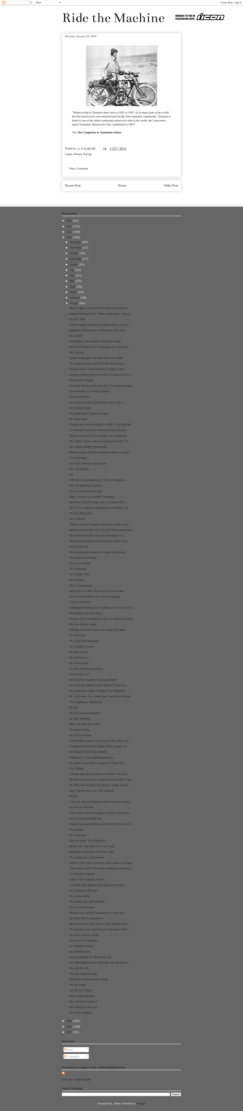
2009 (69, 1020)
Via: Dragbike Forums (81, 646)
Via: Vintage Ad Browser (83, 890)
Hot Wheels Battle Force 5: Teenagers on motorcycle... (100, 346)
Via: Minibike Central (81, 946)
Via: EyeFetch (77, 518)
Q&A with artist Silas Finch (84, 724)
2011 (69, 231)
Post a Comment (78, 168)
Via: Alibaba (76, 829)
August (74, 264)
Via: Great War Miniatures (84, 640)
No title (73, 707)
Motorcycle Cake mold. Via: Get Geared (92, 846)
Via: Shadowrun (78, 657)
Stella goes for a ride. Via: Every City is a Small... (97, 590)
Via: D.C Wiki (77, 319)
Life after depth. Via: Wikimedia (87, 840)
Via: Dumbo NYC (79, 574)
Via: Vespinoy (77, 352)
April (73, 286)
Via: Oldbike (76, 768)
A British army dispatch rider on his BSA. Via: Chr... (98, 774)
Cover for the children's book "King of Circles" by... (98, 685)
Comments (72, 1056)
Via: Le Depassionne (81, 585)
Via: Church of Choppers (83, 940)
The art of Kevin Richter (83, 557)
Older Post (171, 185)
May (72, 280)
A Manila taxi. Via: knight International (91, 757)
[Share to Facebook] (121, 149)
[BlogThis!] (115, 149)
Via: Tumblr (76, 335)
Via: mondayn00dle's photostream (88, 446)
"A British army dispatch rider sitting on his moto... (97, 885)
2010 (69, 237)
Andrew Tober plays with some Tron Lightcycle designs (100, 862)
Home (122, 185)
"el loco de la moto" (80, 602)
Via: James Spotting (80, 1012)
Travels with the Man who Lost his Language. (95, 596)
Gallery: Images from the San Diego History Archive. (99, 324)
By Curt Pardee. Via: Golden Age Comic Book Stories (99, 696)
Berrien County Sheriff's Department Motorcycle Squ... (100, 452)
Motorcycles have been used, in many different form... (99, 923)
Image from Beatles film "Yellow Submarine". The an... (100, 313)
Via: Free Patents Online (82, 624)
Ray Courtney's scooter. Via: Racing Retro (93, 679)
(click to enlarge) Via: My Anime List (90, 957)
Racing (87, 154)
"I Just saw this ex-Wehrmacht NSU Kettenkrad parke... (100, 801)
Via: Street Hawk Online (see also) (88, 413)
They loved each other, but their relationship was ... (97, 535)
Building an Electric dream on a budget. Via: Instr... (98, 629)
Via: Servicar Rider (80, 563)
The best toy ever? (79, 674)
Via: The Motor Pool (80, 513)
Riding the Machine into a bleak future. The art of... (98, 330)
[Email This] (111, 149)
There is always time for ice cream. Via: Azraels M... (98, 435)
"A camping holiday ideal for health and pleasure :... (98, 363)
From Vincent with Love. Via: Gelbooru (91, 790)
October (74, 253)
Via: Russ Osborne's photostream (87, 463)
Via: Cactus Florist (79, 896)
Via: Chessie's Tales (80, 407)
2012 (69, 226)
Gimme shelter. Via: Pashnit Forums (89, 391)
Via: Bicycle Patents (80, 735)
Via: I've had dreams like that (85, 491)
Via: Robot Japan (78, 663)
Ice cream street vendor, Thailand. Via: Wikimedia (97, 690)
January (74, 303)
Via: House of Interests (82, 907)
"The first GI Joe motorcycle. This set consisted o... (97, 480)
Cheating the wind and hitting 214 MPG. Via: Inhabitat (100, 424)
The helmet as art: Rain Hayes (86, 613)
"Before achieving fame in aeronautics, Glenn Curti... (99, 541)
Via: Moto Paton (78, 418)
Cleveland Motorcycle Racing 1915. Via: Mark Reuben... (101, 385)
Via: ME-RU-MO (79, 968)
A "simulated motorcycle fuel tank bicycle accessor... (98, 430)
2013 (69, 220)
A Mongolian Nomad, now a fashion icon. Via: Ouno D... (101, 607)
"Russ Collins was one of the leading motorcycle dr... (99, 308)
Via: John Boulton (79, 396)
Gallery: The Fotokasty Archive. (87, 879)
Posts (69, 1049)
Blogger (140, 1103)
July (72, 269)
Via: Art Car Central (80, 990)
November (76, 247)
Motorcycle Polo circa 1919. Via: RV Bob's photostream (100, 529)
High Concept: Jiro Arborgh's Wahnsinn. (92, 496)
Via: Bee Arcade (78, 652)
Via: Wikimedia (77, 568)
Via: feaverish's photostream (85, 713)
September (76, 258)
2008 (69, 1026)
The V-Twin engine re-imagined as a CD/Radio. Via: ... (100, 507)
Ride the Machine (113, 18)
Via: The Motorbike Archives (85, 485)
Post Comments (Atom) (129, 196)
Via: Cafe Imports (79, 468)
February (75, 297)
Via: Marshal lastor (79, 951)
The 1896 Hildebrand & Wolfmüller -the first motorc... (99, 962)
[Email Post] (104, 148)
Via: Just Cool (77, 635)
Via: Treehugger (78, 457)
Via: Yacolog (76, 579)
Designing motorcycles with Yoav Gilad (91, 851)
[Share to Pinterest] (125, 149)
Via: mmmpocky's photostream (86, 857)
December (76, 242)
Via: (71, 474)
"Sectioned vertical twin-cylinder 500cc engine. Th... (98, 746)
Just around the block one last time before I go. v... (97, 402)
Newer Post (73, 185)
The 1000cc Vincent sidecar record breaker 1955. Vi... (99, 441)
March (74, 292)
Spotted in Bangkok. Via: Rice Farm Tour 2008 (95, 357)
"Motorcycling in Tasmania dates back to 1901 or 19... (99, 524)
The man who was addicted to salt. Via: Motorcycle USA (101, 618)
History (78, 154)
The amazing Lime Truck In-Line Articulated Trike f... (99, 929)
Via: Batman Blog (79, 729)
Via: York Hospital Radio (83, 973)
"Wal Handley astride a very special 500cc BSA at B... (99, 740)
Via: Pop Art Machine (81, 807)
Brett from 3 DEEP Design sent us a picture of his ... (98, 502)
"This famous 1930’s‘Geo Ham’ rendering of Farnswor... (101, 868)
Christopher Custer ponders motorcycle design (95, 341)
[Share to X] (118, 149)
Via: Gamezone (77, 835)
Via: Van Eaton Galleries (83, 1001)
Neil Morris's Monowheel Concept (88, 979)
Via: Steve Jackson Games (84, 935)
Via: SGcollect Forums (82, 873)
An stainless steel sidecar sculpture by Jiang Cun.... (97, 763)
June (72, 275)
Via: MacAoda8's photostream (86, 668)
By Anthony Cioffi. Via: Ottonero (88, 751)
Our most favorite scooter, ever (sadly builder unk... (98, 552)
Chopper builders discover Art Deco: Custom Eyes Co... (100, 374)
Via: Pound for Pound (81, 380)
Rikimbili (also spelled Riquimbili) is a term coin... (97, 912)
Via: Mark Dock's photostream (86, 918)
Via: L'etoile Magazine (81, 996)
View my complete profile (76, 1079)
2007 (69, 1032)
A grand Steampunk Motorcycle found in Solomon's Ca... (101, 824)
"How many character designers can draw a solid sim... (100, 812)
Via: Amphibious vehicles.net (85, 701)
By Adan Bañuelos (79, 718)
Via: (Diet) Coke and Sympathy (87, 901)
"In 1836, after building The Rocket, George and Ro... (99, 785)
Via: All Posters (77, 984)
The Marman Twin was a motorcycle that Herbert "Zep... (101, 779)
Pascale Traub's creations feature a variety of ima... (97, 369)
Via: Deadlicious (78, 546)
